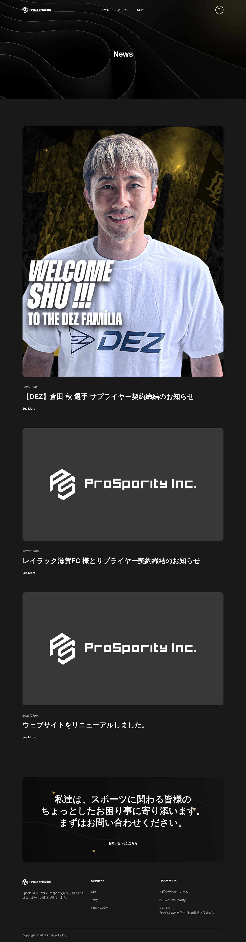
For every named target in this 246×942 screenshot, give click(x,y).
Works (123, 9)
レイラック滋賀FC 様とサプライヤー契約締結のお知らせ (111, 561)
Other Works (99, 908)
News (141, 9)
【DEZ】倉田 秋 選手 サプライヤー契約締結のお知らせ (108, 396)
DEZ (93, 892)
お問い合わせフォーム (173, 892)
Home (105, 9)
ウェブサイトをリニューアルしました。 (86, 725)
